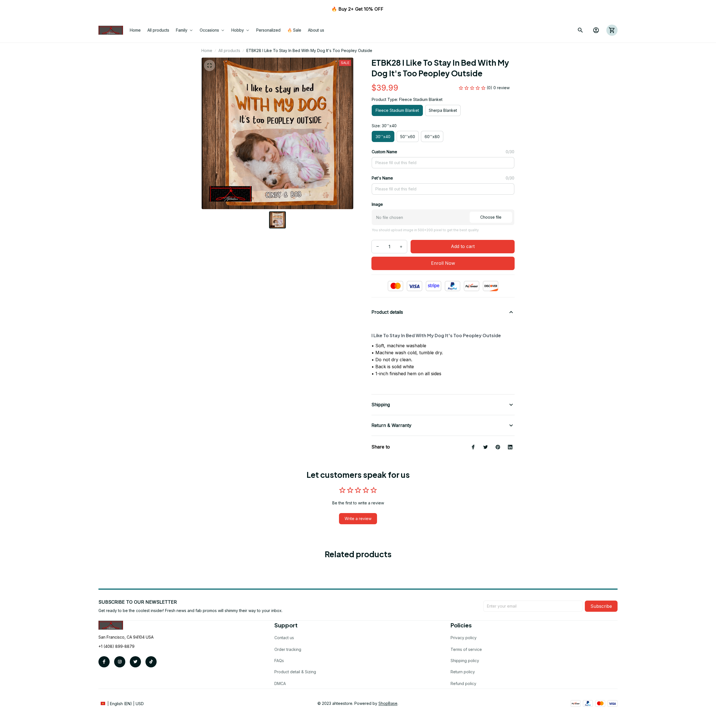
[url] (387, 703)
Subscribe (601, 606)
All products (229, 50)
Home (206, 50)
